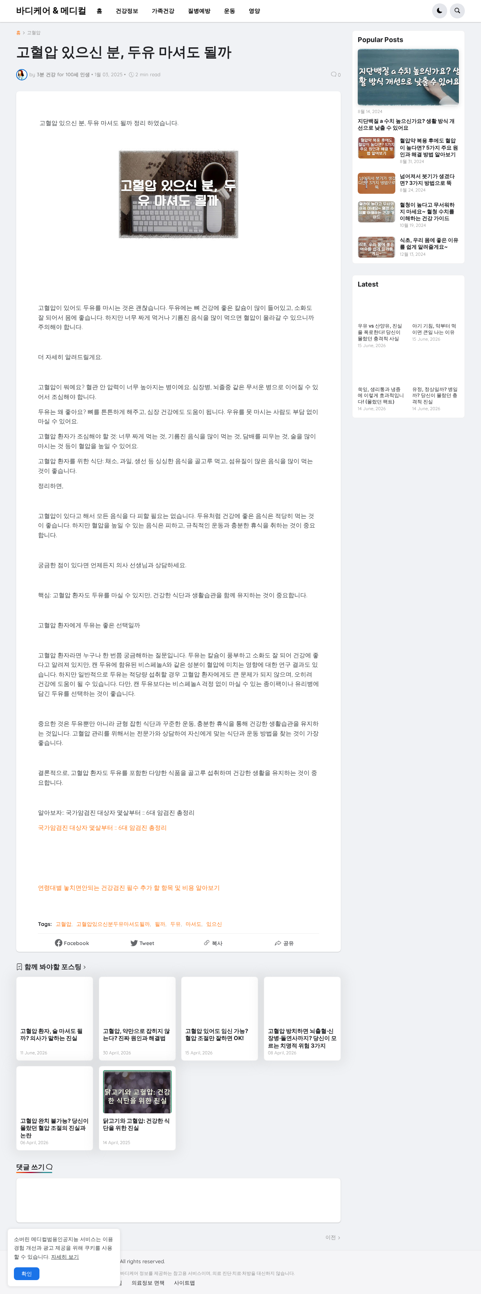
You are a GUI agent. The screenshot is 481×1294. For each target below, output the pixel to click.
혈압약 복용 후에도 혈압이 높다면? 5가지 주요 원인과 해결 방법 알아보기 (429, 147)
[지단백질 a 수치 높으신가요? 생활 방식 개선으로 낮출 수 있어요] (408, 77)
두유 (175, 924)
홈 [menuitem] (99, 10)
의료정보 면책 (148, 1282)
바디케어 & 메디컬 (51, 10)
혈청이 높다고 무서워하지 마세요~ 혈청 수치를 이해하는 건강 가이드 (427, 211)
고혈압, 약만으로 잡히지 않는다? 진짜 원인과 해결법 (136, 1034)
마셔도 (193, 924)
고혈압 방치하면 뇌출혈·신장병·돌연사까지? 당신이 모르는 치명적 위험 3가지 (302, 1038)
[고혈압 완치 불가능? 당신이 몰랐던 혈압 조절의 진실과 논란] (54, 1091)
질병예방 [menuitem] (199, 10)
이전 (330, 1237)
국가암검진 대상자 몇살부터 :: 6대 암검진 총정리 (102, 827)
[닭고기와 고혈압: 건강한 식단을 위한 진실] (137, 1091)
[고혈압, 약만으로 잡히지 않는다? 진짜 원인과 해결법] (137, 1002)
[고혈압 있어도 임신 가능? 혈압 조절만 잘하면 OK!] (219, 1002)
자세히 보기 (65, 1256)
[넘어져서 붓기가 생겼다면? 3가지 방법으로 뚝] (376, 183)
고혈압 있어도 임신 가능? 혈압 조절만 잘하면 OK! (216, 1034)
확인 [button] (26, 1273)
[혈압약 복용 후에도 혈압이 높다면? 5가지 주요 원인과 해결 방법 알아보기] (376, 147)
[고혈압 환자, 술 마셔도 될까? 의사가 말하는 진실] (54, 1002)
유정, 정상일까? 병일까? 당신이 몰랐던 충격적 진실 (435, 395)
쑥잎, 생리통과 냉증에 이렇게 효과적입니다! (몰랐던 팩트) (381, 395)
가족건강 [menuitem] (163, 10)
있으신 (214, 924)
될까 (160, 924)
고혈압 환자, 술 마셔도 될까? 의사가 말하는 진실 (51, 1034)
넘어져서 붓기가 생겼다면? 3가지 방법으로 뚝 (427, 179)
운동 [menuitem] (229, 10)
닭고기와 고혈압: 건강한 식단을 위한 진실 (136, 1124)
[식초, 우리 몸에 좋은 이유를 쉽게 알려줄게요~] (376, 247)
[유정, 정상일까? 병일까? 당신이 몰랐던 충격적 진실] (435, 369)
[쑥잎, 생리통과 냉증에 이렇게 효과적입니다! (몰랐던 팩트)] (381, 369)
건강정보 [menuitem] (127, 10)
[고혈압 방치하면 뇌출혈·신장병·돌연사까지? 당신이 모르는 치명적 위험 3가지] (302, 1002)
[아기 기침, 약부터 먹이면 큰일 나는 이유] (435, 306)
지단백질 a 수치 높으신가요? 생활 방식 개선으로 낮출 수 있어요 (406, 124)
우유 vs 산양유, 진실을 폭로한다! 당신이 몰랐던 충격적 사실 (380, 332)
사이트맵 (184, 1282)
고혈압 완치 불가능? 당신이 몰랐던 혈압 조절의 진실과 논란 (54, 1128)
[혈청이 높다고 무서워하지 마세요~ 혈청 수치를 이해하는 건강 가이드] (376, 211)
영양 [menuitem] (254, 10)
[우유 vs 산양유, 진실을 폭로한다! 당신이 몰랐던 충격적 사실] (381, 306)
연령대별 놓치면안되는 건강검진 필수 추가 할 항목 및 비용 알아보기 (129, 887)
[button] (439, 10)
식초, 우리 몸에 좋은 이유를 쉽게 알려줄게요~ (429, 243)
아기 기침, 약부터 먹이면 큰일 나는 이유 (434, 329)
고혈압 (34, 32)
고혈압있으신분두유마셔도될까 (113, 924)
